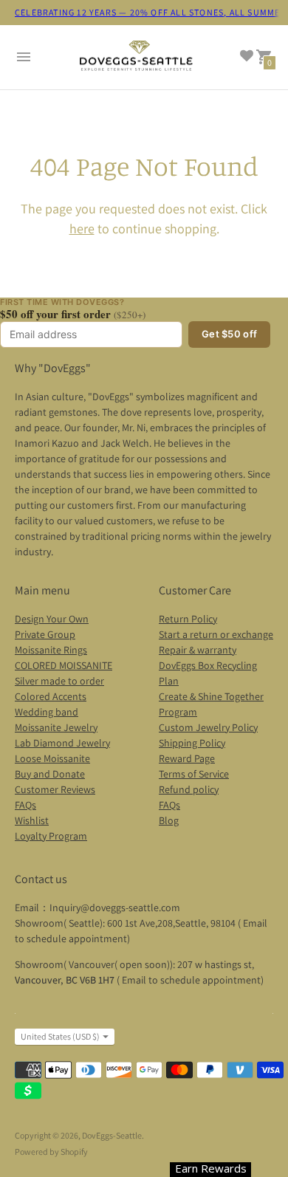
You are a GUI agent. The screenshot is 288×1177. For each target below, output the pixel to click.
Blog (169, 820)
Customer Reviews (55, 789)
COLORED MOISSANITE (63, 665)
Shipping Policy (192, 742)
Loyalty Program (51, 836)
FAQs (25, 804)
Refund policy (189, 789)
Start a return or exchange (216, 634)
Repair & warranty (197, 649)
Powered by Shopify (51, 1151)
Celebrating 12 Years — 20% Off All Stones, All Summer (151, 12)
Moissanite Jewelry (56, 727)
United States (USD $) (60, 1036)
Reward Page (187, 758)
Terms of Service (194, 773)
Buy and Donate (50, 773)
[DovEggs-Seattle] (137, 58)
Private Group (45, 634)
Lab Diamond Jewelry (62, 742)
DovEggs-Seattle (112, 1135)
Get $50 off (229, 334)
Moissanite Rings (51, 649)
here (82, 228)
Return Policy (188, 618)
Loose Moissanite (52, 758)
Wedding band (46, 711)
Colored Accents (50, 696)
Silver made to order (59, 680)
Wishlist (32, 820)
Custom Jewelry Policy (208, 727)
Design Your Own (52, 618)
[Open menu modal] (23, 57)
